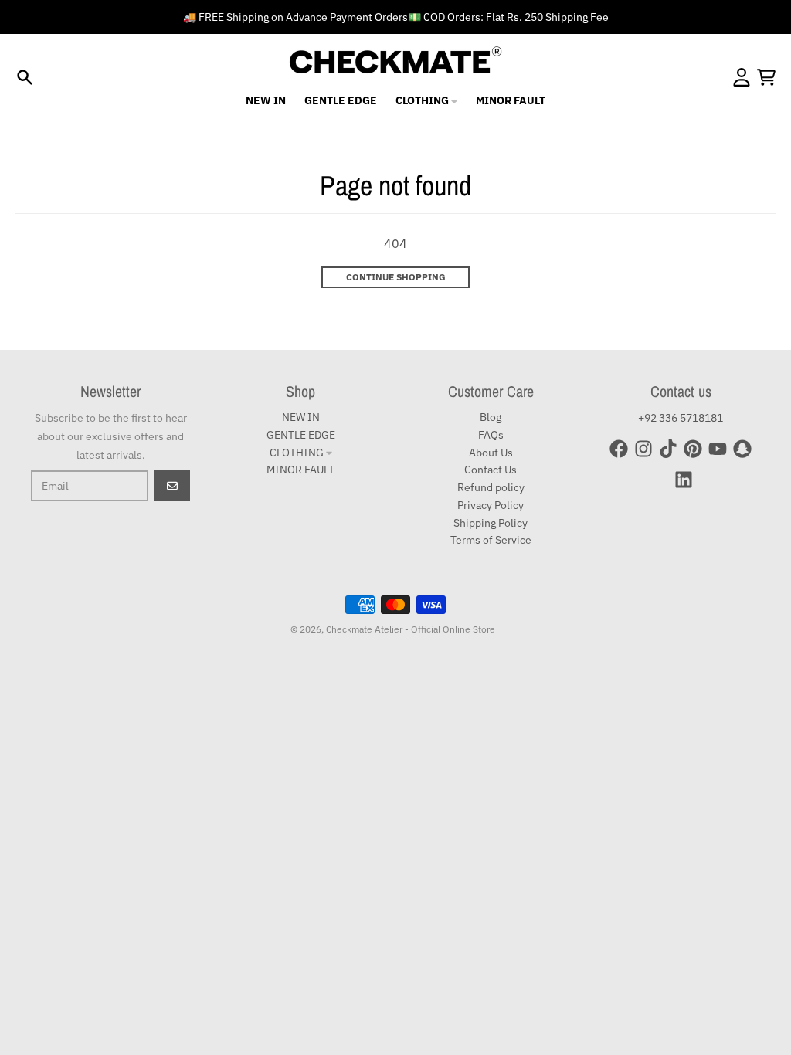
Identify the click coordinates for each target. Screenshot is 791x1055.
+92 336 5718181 (680, 418)
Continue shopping (396, 277)
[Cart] (766, 77)
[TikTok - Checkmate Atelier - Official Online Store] (668, 448)
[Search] (24, 77)
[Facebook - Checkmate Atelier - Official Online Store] (618, 448)
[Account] (741, 77)
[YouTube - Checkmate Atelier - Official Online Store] (717, 448)
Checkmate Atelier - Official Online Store (410, 629)
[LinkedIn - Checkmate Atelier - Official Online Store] (683, 479)
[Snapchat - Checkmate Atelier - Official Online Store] (742, 448)
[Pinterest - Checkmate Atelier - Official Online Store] (693, 448)
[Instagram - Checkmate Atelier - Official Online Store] (643, 448)
